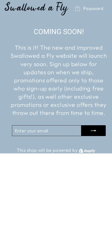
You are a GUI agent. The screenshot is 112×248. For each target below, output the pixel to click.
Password (93, 8)
